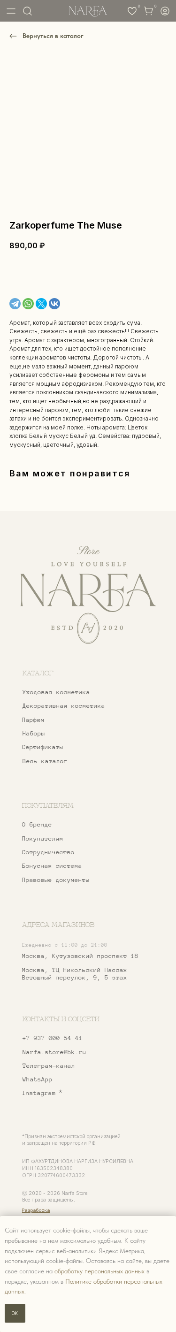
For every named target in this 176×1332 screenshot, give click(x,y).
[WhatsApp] (28, 303)
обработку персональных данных (99, 1271)
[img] (88, 595)
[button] (73, 852)
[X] (41, 303)
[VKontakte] (54, 303)
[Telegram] (15, 303)
